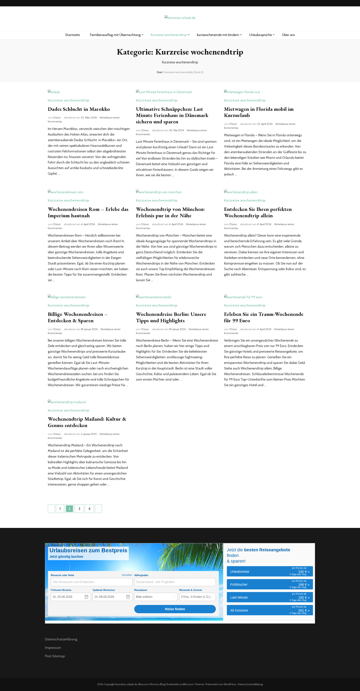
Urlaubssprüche (260, 35)
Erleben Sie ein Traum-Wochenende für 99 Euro (263, 317)
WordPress (230, 684)
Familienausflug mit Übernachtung (115, 35)
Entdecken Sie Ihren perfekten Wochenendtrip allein (258, 212)
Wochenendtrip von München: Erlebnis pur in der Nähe (170, 212)
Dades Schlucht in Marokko (79, 109)
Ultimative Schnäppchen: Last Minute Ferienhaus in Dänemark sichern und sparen (172, 115)
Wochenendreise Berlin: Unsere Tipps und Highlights (171, 317)
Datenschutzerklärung (61, 639)
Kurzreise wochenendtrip (169, 35)
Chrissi (57, 117)
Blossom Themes (193, 684)
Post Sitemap (55, 656)
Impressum (53, 648)
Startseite (72, 35)
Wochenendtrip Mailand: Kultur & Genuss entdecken (87, 422)
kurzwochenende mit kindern (218, 35)
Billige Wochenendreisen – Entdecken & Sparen (78, 317)
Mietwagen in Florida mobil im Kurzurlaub (259, 112)
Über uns (288, 35)
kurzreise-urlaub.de (126, 684)
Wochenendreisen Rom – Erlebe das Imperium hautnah (88, 212)
